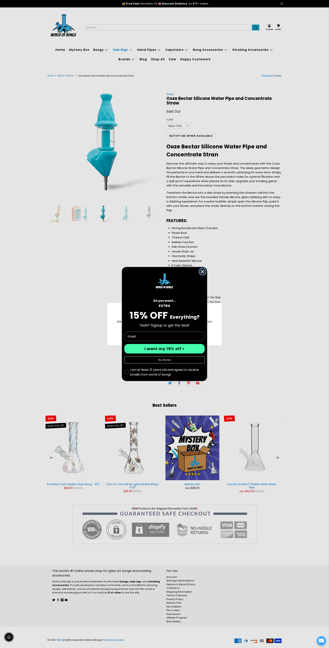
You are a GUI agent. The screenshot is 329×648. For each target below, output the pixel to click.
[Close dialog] (202, 271)
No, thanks (164, 360)
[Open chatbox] (321, 640)
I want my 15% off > (165, 348)
